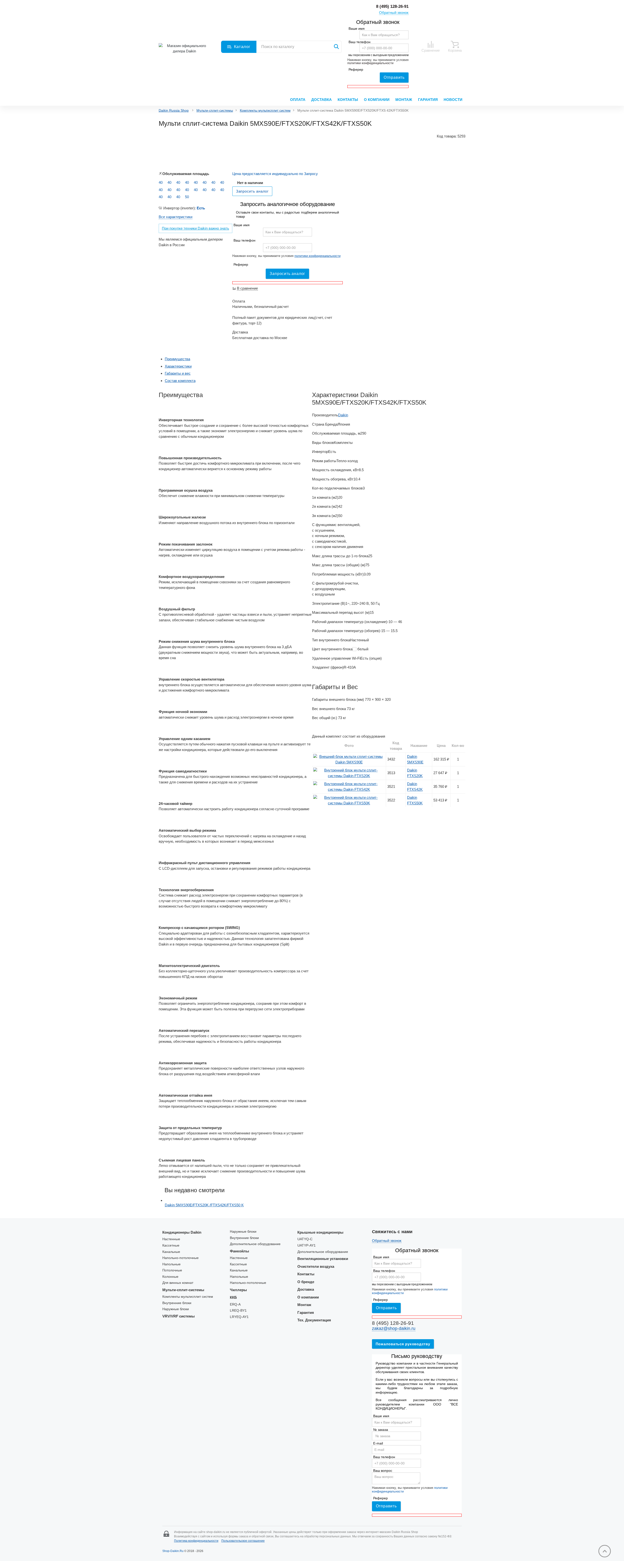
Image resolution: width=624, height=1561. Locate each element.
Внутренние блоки (176, 1303)
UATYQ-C (304, 1239)
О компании (377, 100)
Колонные (170, 1276)
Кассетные (170, 1245)
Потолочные (172, 1270)
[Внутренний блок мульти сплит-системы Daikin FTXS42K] (349, 789)
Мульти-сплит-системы (214, 110)
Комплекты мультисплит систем (265, 110)
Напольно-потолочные (180, 1258)
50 (187, 197)
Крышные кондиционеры (320, 1232)
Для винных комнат (177, 1283)
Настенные (171, 1239)
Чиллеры (238, 1290)
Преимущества (177, 359)
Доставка (321, 100)
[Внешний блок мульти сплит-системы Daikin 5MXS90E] (349, 762)
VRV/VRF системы (178, 1316)
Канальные (171, 1252)
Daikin (343, 415)
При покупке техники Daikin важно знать (195, 228)
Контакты (348, 100)
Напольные (171, 1264)
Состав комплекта (180, 381)
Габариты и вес (178, 373)
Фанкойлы (239, 1251)
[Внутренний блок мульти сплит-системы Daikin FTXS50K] (349, 803)
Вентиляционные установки (322, 1259)
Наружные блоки (175, 1309)
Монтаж (403, 100)
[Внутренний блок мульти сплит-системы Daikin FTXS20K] (349, 776)
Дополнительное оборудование (255, 1244)
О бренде (305, 1282)
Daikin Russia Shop (174, 110)
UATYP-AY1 (306, 1245)
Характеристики (178, 366)
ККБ (233, 1297)
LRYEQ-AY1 (239, 1317)
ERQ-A (235, 1304)
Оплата (297, 100)
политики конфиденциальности (370, 63)
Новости (453, 100)
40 (161, 182)
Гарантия (428, 100)
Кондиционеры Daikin (181, 1232)
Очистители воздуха (315, 1266)
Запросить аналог (287, 274)
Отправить (394, 77)
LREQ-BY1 (238, 1310)
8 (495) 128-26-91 (392, 6)
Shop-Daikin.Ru (173, 1551)
